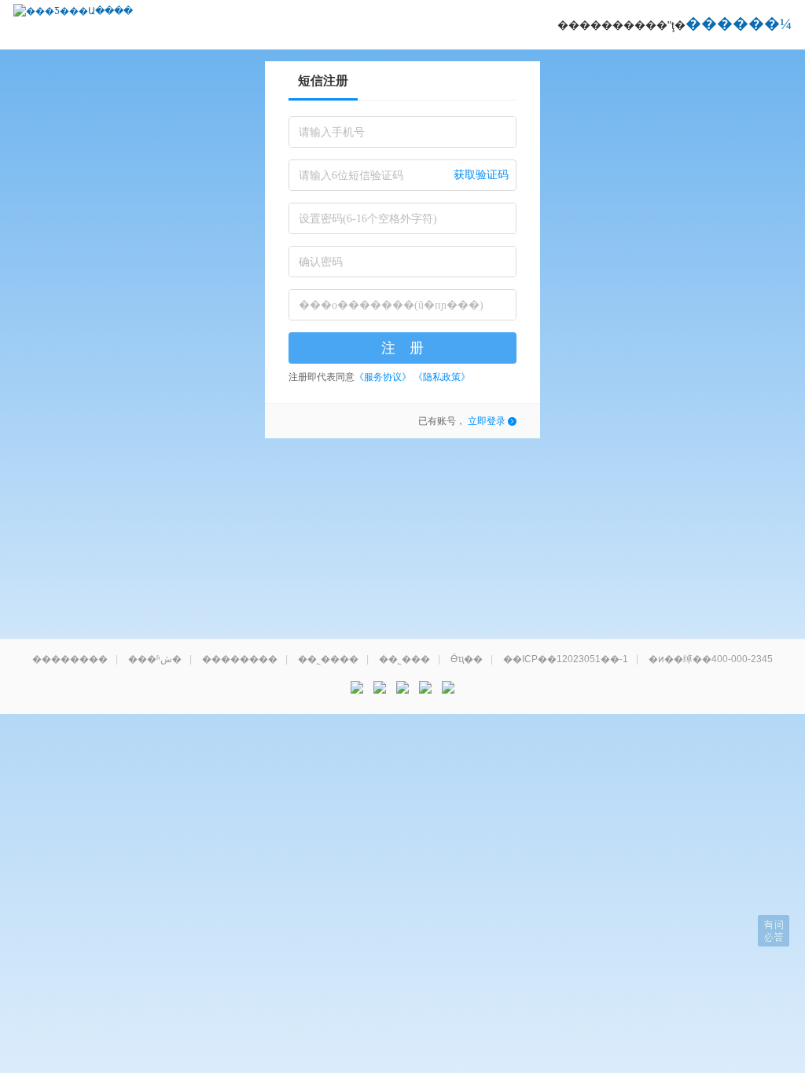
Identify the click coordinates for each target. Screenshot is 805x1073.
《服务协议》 (383, 377)
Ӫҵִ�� (466, 659)
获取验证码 (481, 175)
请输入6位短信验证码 (351, 175)
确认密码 (321, 262)
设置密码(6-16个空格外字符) (368, 219)
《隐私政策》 (442, 377)
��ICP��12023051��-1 (565, 659)
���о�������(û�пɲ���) (391, 305)
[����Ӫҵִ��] (425, 686)
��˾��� (404, 659)
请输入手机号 (332, 132)
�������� (70, 659)
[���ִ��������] (448, 686)
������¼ (739, 23)
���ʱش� (155, 659)
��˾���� (328, 659)
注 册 (402, 348)
